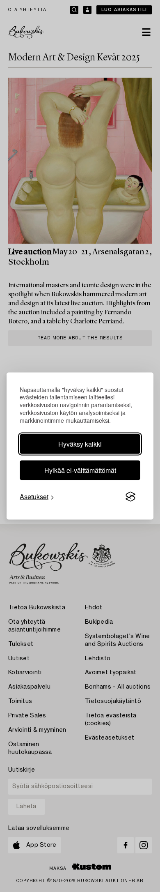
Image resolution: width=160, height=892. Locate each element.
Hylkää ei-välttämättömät (80, 470)
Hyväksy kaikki (80, 444)
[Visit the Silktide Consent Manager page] (130, 497)
